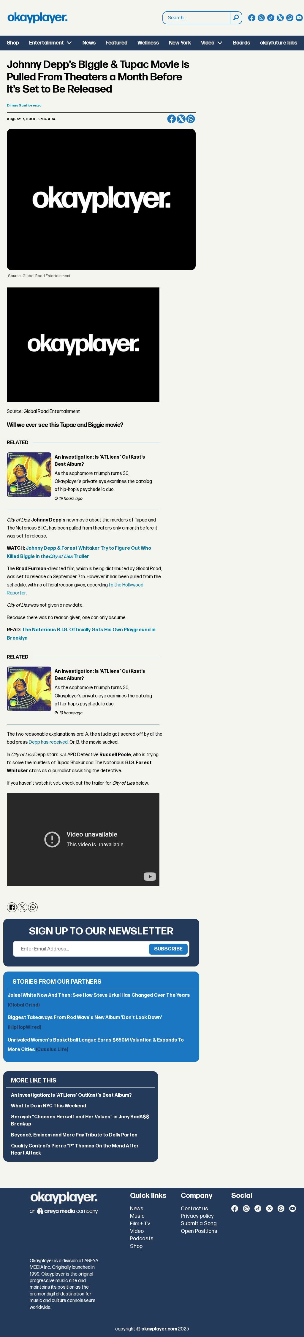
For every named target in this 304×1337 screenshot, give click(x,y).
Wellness (148, 43)
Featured (116, 43)
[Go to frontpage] (37, 18)
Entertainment (46, 43)
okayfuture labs (278, 43)
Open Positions (199, 1231)
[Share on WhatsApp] (190, 119)
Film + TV (140, 1224)
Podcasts (141, 1239)
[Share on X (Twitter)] (181, 119)
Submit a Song (199, 1223)
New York (180, 43)
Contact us (194, 1209)
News (89, 43)
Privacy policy (197, 1216)
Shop (13, 43)
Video (207, 43)
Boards (241, 43)
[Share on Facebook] (171, 119)
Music (137, 1216)
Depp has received (48, 742)
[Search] (236, 18)
